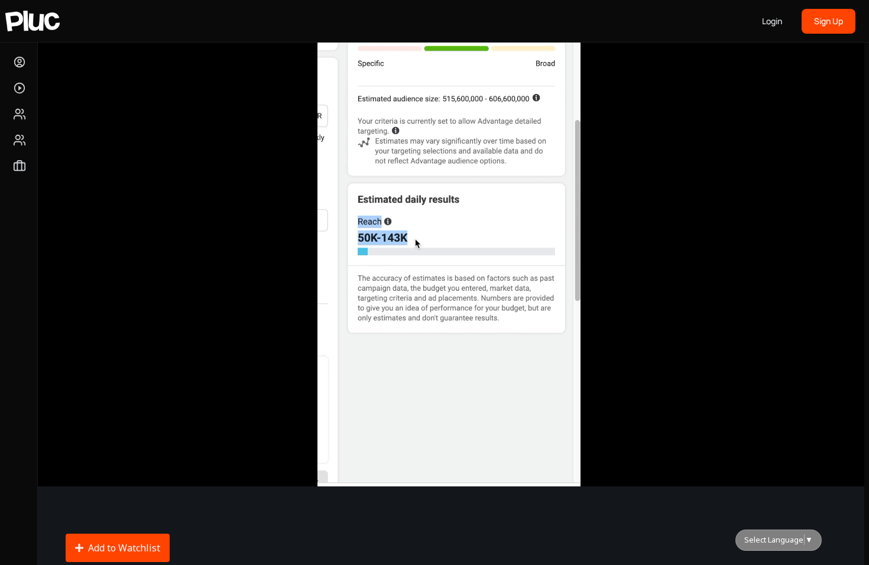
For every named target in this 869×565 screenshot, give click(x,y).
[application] (448, 252)
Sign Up (828, 21)
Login (772, 21)
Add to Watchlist (124, 547)
